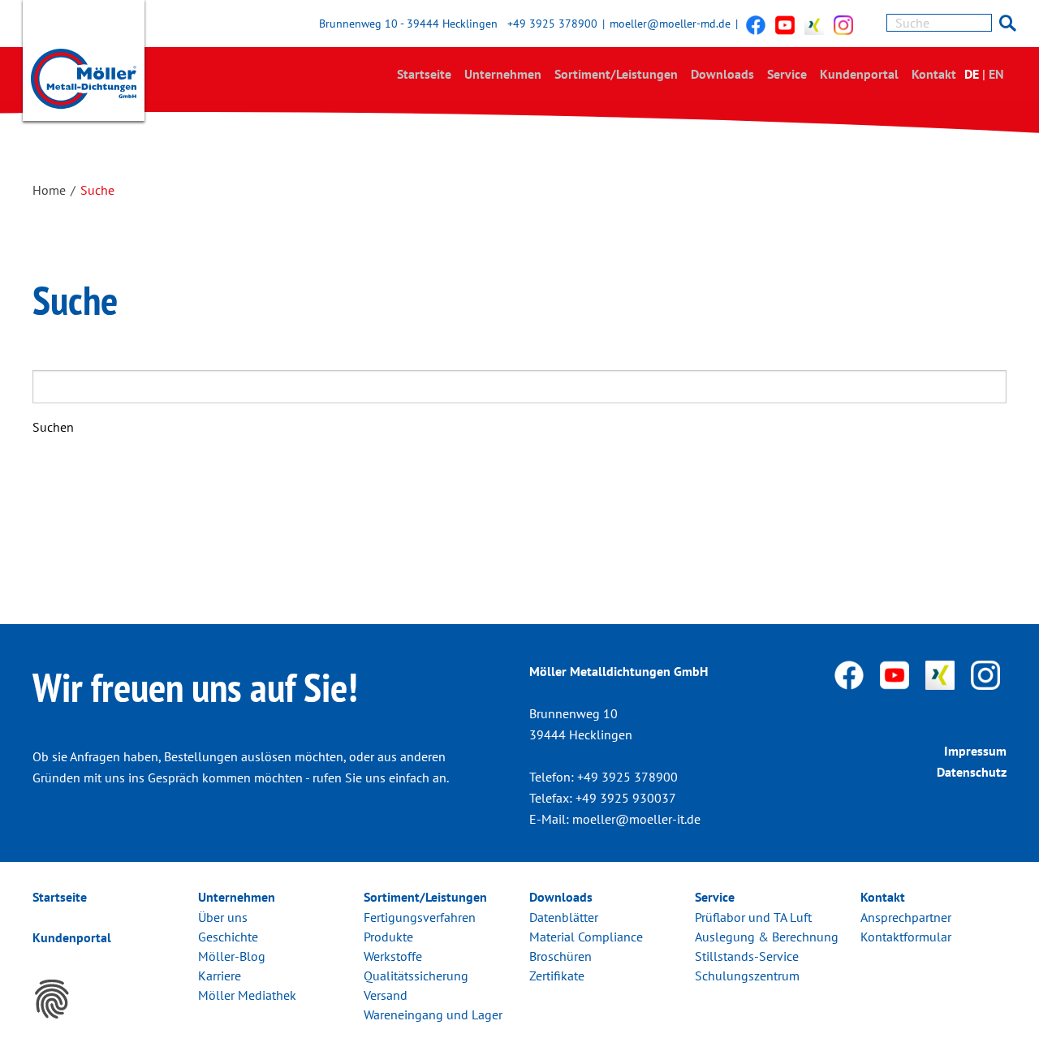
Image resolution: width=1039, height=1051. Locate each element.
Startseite (424, 74)
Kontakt (934, 74)
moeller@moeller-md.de (670, 23)
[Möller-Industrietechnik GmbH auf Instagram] (843, 24)
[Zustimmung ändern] (51, 999)
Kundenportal (859, 74)
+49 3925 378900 (552, 23)
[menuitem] (424, 74)
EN (996, 74)
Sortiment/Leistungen (616, 74)
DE (971, 74)
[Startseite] (83, 64)
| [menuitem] (983, 74)
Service (787, 74)
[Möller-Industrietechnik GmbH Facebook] (756, 24)
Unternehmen (502, 74)
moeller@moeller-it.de (636, 819)
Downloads (722, 74)
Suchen (53, 426)
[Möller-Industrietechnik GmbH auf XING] (814, 24)
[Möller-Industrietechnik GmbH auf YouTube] (785, 24)
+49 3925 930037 (626, 798)
